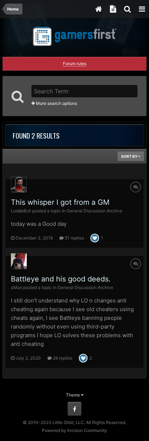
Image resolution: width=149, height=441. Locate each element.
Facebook (74, 409)
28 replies (62, 358)
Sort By (129, 156)
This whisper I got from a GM (60, 202)
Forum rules (74, 63)
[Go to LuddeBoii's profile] (19, 184)
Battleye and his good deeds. (61, 279)
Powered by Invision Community (74, 430)
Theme (73, 395)
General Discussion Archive (94, 210)
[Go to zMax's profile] (19, 261)
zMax (16, 287)
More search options (56, 103)
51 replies (74, 238)
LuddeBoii (21, 210)
